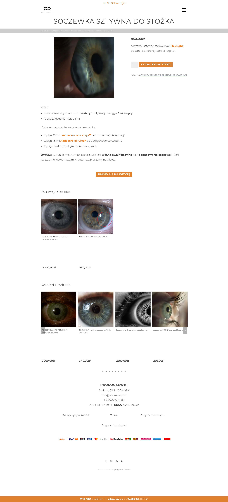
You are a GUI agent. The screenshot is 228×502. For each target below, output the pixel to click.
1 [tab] (103, 371)
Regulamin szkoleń (114, 425)
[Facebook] (105, 461)
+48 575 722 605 (114, 400)
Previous (43, 330)
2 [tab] (106, 371)
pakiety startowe (151, 75)
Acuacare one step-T (76, 135)
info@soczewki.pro (114, 395)
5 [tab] (115, 371)
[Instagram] (111, 461)
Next (185, 330)
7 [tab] (122, 371)
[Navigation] (184, 10)
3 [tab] (109, 371)
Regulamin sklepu (152, 415)
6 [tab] (118, 371)
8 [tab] (125, 371)
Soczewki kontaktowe (174, 75)
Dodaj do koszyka (155, 64)
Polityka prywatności (75, 415)
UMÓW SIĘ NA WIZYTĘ (114, 174)
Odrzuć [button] (144, 499)
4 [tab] (112, 371)
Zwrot (114, 415)
